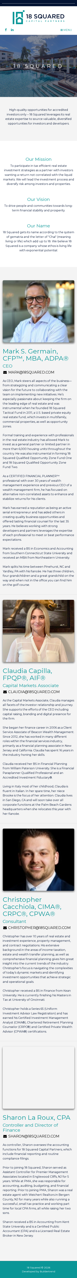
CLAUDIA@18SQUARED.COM (33, 692)
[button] (66, 30)
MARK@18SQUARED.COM (30, 372)
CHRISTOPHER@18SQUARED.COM (39, 928)
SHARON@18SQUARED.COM (33, 1136)
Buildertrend (47, 1271)
